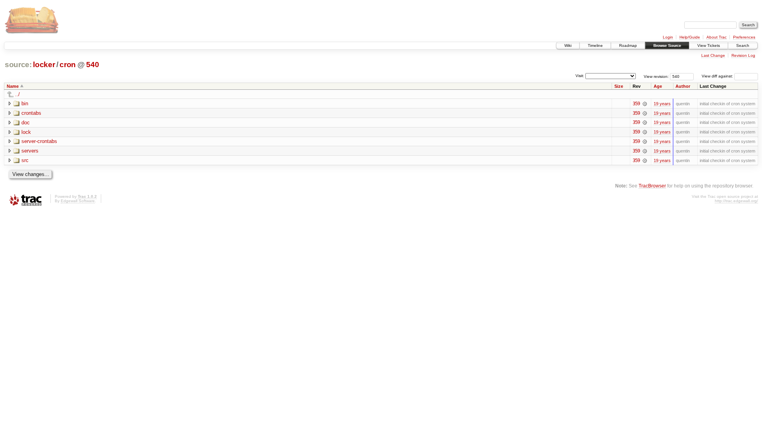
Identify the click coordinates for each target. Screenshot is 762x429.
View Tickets (708, 45)
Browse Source (667, 45)
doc (25, 123)
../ (17, 94)
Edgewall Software (78, 201)
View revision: (656, 76)
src (25, 160)
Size (618, 86)
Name (13, 86)
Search (742, 45)
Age (658, 86)
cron (68, 64)
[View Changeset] (645, 103)
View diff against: (718, 76)
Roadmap (628, 45)
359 (636, 103)
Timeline (595, 45)
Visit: (579, 75)
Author (682, 86)
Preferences (744, 37)
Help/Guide (689, 37)
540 (92, 64)
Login (668, 37)
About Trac (716, 37)
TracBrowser (652, 185)
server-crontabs (39, 141)
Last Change (713, 55)
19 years (662, 103)
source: (18, 64)
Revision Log (743, 55)
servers (29, 151)
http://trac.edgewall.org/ (736, 201)
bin (24, 103)
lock (26, 132)
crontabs (31, 113)
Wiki (568, 45)
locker (44, 64)
